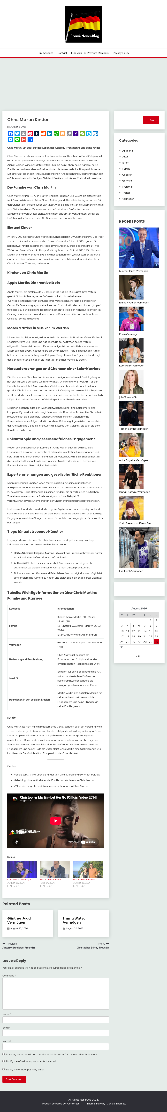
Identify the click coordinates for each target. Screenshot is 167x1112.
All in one (127, 150)
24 (122, 641)
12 (133, 631)
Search (153, 120)
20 (139, 636)
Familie (126, 168)
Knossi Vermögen (129, 334)
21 (145, 636)
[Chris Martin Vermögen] (22, 869)
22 (150, 636)
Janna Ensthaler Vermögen (134, 491)
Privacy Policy (121, 53)
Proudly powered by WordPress (61, 1103)
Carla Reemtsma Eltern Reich (136, 523)
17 (122, 636)
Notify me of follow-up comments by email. (31, 1061)
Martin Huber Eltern (50, 879)
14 (145, 631)
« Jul (138, 655)
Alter (125, 156)
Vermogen (128, 198)
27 (139, 641)
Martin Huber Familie (84, 879)
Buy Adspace (45, 53)
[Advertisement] (83, 82)
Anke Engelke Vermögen (133, 460)
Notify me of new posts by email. (25, 1069)
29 (150, 641)
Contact (62, 53)
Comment (9, 975)
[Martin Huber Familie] (88, 869)
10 (122, 631)
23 (156, 636)
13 (139, 631)
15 (150, 631)
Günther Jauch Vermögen (19, 920)
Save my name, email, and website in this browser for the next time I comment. (52, 1054)
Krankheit (127, 186)
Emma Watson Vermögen (75, 920)
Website (7, 1041)
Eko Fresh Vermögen (131, 571)
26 (133, 641)
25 (127, 641)
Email (6, 1027)
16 (156, 631)
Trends (126, 192)
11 (127, 631)
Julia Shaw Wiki (128, 397)
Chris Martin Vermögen (19, 879)
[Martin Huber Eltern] (55, 869)
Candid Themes (116, 1103)
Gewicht (127, 180)
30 (156, 641)
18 (127, 636)
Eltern (125, 162)
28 (145, 641)
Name (6, 1014)
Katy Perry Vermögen (131, 365)
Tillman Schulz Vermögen (133, 428)
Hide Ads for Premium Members (90, 53)
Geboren (127, 174)
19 (133, 636)
